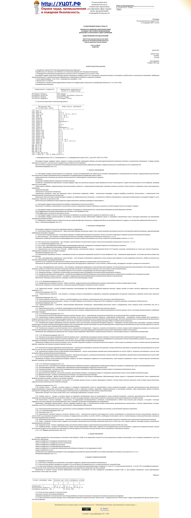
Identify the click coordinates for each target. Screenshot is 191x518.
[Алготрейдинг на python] (86, 510)
